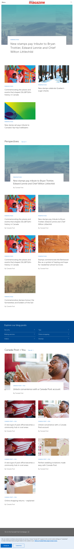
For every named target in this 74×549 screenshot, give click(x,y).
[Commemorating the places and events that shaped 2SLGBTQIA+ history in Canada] (20, 74)
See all (23, 142)
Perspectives (14, 39)
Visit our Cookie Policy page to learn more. (45, 540)
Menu (4, 2)
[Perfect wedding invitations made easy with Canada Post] (53, 447)
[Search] (71, 2)
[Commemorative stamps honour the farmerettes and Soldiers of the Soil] (20, 285)
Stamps (40, 339)
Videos (6, 339)
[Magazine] (37, 2)
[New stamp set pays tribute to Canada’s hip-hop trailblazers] (20, 111)
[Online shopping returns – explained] (20, 485)
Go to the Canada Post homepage (16, 532)
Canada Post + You (19, 385)
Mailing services (9, 334)
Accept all (6, 545)
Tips (39, 330)
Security (7, 330)
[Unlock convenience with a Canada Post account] (37, 372)
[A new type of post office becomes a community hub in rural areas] (20, 409)
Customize (19, 545)
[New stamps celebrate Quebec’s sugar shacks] (53, 74)
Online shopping (43, 334)
